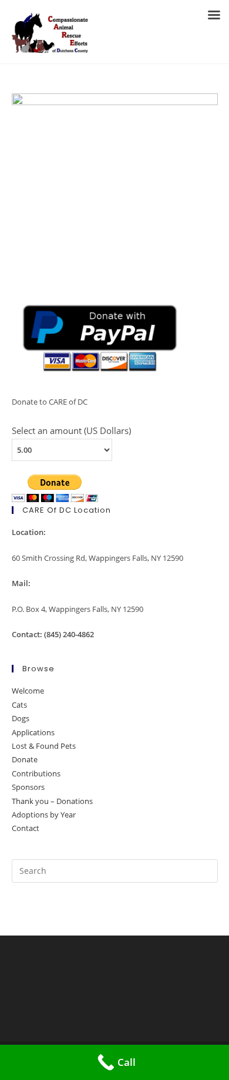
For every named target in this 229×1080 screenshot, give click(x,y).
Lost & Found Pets (44, 746)
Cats (19, 704)
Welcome (28, 690)
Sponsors (28, 787)
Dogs (20, 718)
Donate (25, 759)
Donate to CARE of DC (49, 401)
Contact (25, 828)
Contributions (36, 773)
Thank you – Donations (52, 801)
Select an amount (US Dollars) (71, 430)
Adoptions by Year (44, 814)
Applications (33, 732)
